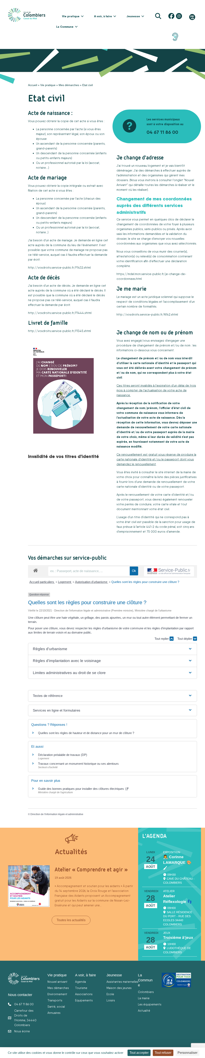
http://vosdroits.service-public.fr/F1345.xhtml (59, 331)
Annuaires (53, 1012)
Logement (65, 582)
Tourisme (81, 988)
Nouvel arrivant (57, 981)
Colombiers (146, 992)
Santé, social (56, 1006)
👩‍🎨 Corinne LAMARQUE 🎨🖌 (177, 862)
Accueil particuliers (42, 582)
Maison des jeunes (119, 988)
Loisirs (111, 1000)
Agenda (80, 981)
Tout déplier (185, 638)
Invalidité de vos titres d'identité (63, 456)
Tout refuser (163, 1052)
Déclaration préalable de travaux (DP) (62, 754)
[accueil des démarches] (35, 570)
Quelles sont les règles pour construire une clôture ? (145, 582)
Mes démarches (69, 85)
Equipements (84, 1000)
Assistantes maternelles (122, 981)
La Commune (64, 26)
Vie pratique (70, 16)
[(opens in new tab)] (175, 36)
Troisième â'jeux (178, 937)
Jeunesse (133, 16)
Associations (83, 994)
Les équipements (149, 1004)
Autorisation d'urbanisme (91, 582)
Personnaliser (187, 1052)
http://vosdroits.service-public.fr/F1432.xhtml (59, 267)
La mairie (144, 998)
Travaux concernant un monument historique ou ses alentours (78, 763)
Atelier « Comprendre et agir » (91, 869)
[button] (82, 16)
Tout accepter (139, 1052)
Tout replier (162, 638)
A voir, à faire (103, 16)
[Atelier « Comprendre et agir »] (29, 885)
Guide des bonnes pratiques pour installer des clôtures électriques (81, 788)
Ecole (110, 994)
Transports (54, 1000)
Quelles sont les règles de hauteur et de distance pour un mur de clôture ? (86, 733)
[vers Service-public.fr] (169, 571)
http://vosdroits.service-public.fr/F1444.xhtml (59, 313)
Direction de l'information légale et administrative (56, 814)
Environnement (57, 994)
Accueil (32, 85)
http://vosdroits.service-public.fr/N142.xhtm (147, 314)
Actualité (144, 1010)
